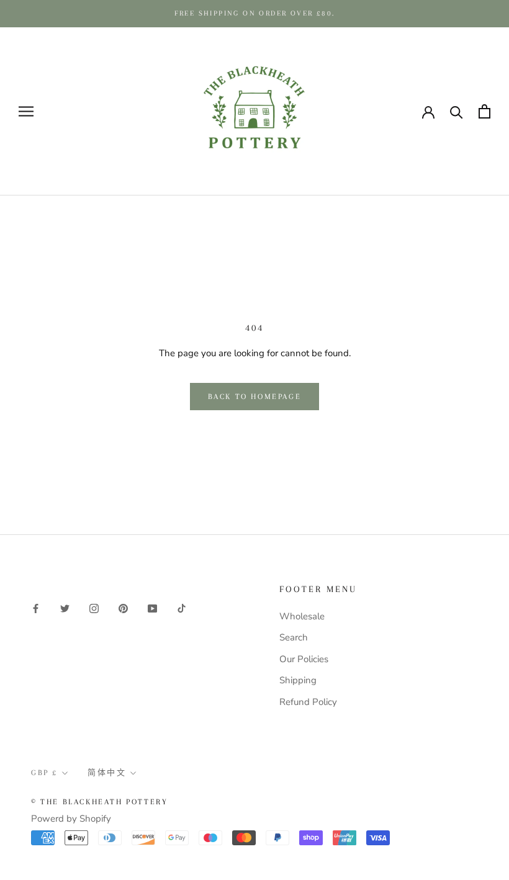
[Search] (456, 111)
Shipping (298, 680)
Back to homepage (255, 396)
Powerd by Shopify (71, 818)
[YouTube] (152, 608)
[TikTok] (181, 608)
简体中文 (107, 772)
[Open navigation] (26, 111)
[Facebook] (35, 608)
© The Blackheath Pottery (99, 801)
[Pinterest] (123, 608)
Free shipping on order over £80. (254, 13)
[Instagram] (94, 608)
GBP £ (44, 772)
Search (293, 637)
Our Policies (303, 659)
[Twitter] (65, 608)
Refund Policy (308, 702)
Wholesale (302, 616)
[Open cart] (484, 111)
